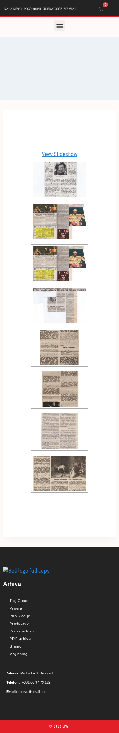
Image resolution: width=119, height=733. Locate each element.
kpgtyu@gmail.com (32, 691)
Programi (18, 608)
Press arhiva (22, 631)
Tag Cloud (19, 601)
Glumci (16, 646)
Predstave (19, 623)
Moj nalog (19, 654)
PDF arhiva (20, 639)
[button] (59, 25)
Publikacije (20, 616)
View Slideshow (59, 154)
